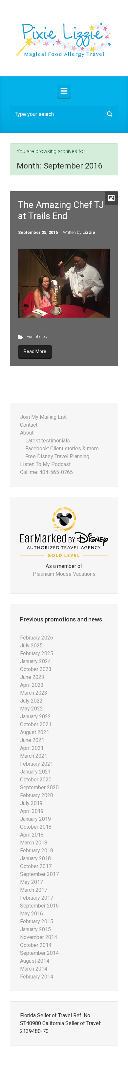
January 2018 (35, 858)
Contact (28, 425)
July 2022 (31, 701)
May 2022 (31, 709)
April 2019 (32, 811)
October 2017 (36, 866)
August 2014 (34, 961)
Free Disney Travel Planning (57, 456)
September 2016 (39, 906)
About (26, 433)
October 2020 (36, 779)
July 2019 (31, 803)
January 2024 (35, 661)
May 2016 (31, 913)
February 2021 (36, 764)
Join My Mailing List (43, 417)
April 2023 (32, 685)
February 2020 (36, 795)
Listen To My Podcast (45, 464)
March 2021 (33, 756)
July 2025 (31, 645)
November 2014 (38, 937)
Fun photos (37, 336)
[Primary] (64, 91)
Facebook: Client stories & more (62, 448)
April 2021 (32, 748)
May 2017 (31, 882)
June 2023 (32, 677)
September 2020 (39, 787)
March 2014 (33, 969)
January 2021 (35, 772)
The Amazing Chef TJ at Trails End (61, 210)
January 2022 (35, 716)
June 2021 (32, 740)
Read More (35, 351)
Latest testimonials (47, 441)
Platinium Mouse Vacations (64, 574)
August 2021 (34, 732)
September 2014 (39, 953)
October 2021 (36, 724)
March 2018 (33, 843)
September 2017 (39, 874)
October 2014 (36, 945)
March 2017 (33, 890)
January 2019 (35, 819)
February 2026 (36, 638)
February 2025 (36, 653)
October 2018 (36, 827)
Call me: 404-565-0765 (46, 472)
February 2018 (36, 850)
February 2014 (36, 977)
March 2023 (33, 693)
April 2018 (32, 835)
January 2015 (35, 929)
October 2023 (36, 669)
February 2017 (36, 898)
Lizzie (88, 232)
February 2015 (36, 921)
